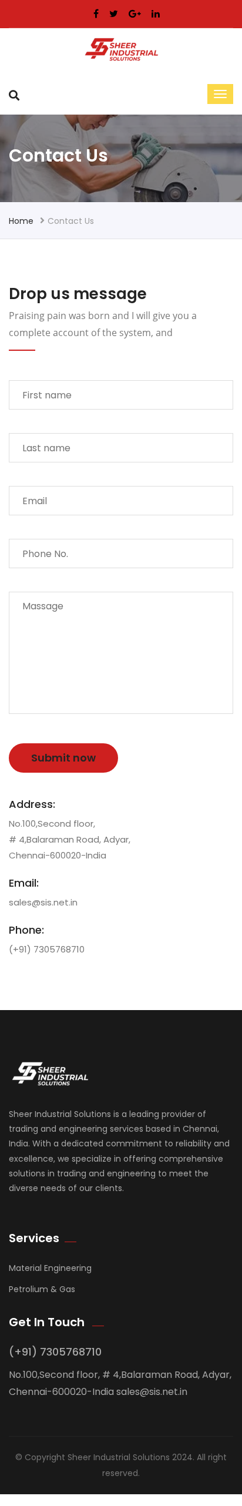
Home (21, 221)
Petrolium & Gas (42, 1289)
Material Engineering (50, 1268)
